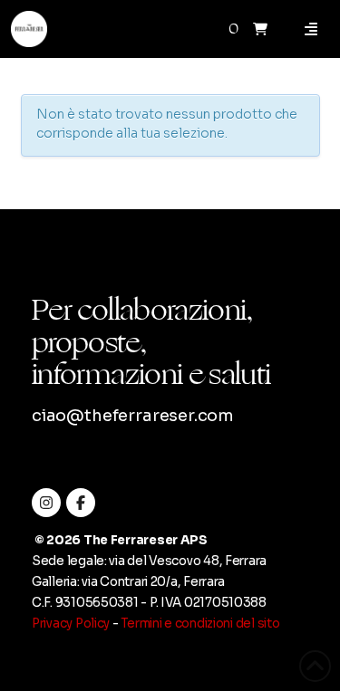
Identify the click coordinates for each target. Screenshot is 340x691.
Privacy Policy (71, 623)
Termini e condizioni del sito (200, 623)
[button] (260, 29)
